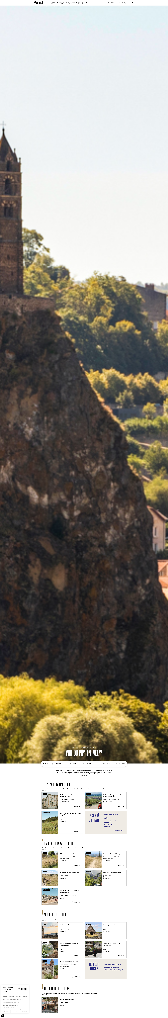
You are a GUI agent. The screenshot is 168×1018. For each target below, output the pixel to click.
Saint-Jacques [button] (52, 3)
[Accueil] (39, 2)
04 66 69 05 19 (121, 2)
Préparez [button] (81, 3)
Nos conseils (120, 975)
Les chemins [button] (62, 3)
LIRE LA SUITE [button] (84, 775)
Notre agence (110, 2)
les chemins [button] (71, 3)
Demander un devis (118, 830)
